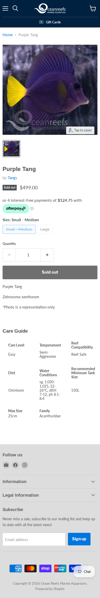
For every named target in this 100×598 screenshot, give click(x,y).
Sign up (79, 538)
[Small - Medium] (20, 235)
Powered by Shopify (50, 589)
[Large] (45, 235)
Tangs (12, 177)
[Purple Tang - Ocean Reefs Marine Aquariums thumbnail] (11, 148)
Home (8, 35)
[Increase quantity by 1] (47, 255)
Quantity (9, 244)
